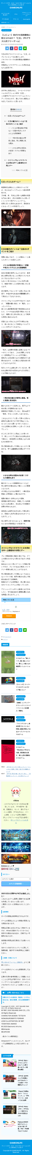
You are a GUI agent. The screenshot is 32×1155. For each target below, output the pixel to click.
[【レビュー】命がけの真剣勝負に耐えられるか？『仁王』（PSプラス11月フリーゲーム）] (20, 48)
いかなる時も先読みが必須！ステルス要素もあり (17, 150)
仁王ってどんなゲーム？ (15, 116)
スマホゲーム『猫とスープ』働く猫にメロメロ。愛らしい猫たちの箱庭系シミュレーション (23, 663)
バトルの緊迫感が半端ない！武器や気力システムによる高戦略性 (17, 130)
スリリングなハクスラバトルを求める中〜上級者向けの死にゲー (16, 162)
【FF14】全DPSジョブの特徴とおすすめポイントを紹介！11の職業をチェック (23, 1080)
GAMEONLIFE (16, 7)
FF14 (16, 14)
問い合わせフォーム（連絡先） (12, 962)
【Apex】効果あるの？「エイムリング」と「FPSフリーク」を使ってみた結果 (23, 1095)
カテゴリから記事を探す (5, 14)
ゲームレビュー (7, 636)
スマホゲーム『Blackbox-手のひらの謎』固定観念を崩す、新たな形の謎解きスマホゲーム (23, 752)
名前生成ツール (5, 22)
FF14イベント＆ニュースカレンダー (26, 14)
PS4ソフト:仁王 (20, 170)
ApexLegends (26, 19)
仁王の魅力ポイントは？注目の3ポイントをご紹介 (16, 122)
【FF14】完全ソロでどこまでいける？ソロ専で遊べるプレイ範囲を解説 (23, 1065)
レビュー (5, 639)
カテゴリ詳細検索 (15, 884)
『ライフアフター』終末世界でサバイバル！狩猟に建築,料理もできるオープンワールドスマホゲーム (23, 729)
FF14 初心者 (5, 19)
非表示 (18, 109)
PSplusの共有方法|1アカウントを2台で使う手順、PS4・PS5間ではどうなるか (23, 1126)
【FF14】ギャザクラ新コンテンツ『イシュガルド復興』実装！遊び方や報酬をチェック (18, 769)
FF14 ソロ (16, 19)
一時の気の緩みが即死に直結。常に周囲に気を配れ (17, 140)
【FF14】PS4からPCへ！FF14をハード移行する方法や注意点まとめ (23, 1111)
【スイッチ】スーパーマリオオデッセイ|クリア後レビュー (23, 687)
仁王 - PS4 (5, 610)
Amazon (9, 616)
